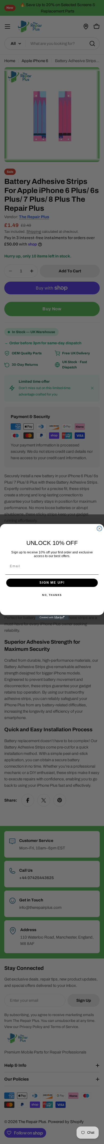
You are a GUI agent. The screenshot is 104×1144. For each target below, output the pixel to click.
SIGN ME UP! (52, 582)
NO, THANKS (52, 595)
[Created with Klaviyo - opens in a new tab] (52, 617)
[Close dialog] (99, 528)
